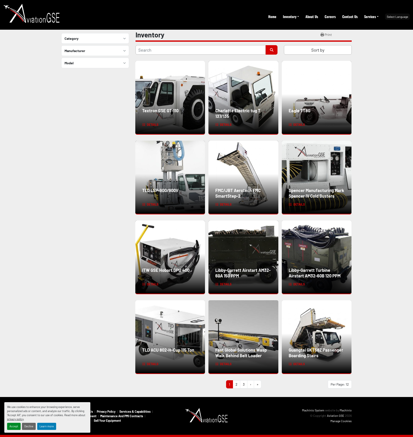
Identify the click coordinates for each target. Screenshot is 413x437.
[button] (291, 16)
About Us (311, 16)
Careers (330, 16)
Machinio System (313, 410)
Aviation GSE (335, 415)
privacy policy (15, 419)
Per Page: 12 (340, 384)
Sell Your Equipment (107, 420)
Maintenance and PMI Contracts (121, 416)
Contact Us (350, 16)
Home (272, 16)
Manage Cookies (341, 421)
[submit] (271, 50)
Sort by (317, 49)
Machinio (346, 410)
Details (152, 124)
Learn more (47, 426)
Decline (28, 426)
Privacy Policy (106, 411)
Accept (13, 426)
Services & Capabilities (135, 411)
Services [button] (370, 16)
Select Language (397, 16)
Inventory (289, 16)
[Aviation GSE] (206, 415)
